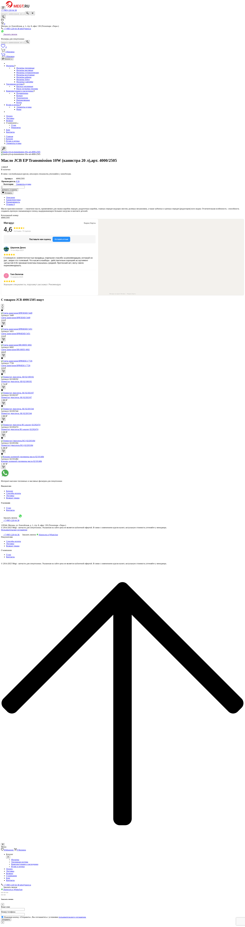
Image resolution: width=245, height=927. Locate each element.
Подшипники (22, 93)
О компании (11, 876)
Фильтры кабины (23, 77)
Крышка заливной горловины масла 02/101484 (21, 461)
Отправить (6, 920)
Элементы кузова (24, 107)
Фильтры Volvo (23, 79)
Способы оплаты (13, 493)
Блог (8, 130)
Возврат (9, 121)
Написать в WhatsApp (48, 535)
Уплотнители (22, 98)
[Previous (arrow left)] (2, 894)
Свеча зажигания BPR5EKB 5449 (15, 318)
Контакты (10, 132)
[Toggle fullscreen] (5, 892)
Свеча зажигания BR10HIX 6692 (15, 349)
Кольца (19, 95)
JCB (18, 181)
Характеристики (13, 200)
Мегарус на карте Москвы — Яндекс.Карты (122, 293)
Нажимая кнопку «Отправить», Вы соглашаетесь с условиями (45, 917)
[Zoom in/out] (7, 892)
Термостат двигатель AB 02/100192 (16, 381)
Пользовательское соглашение (14, 530)
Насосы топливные (24, 86)
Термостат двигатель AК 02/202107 (16, 397)
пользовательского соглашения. (72, 917)
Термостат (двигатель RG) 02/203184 (17, 445)
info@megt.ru (25, 29)
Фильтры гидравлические (27, 73)
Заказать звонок (10, 34)
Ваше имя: (5, 907)
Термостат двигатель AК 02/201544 (16, 413)
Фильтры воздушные (25, 75)
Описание (10, 197)
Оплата (9, 116)
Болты (19, 102)
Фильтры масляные (24, 70)
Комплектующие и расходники (20, 91)
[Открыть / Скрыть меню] (8, 857)
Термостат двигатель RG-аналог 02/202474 (19, 429)
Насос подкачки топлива (27, 89)
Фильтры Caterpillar (24, 82)
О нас (13, 125)
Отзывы (10, 204)
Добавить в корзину (9, 190)
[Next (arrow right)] (5, 894)
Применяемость (13, 202)
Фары (18, 109)
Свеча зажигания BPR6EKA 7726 (15, 365)
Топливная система (14, 84)
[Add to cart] (3, 323)
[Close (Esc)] (2, 892)
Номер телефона (8, 912)
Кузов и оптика (13, 105)
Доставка (10, 118)
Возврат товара (12, 498)
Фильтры (10, 66)
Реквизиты (16, 127)
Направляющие (23, 100)
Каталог (9, 491)
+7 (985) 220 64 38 (9, 10)
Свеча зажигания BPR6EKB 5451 (15, 333)
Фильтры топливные (25, 68)
